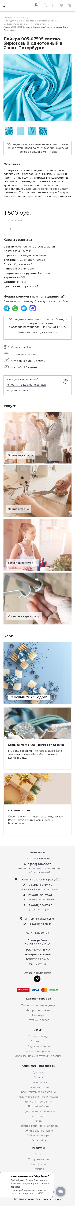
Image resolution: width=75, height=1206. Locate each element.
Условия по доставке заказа (26, 384)
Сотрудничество (38, 1159)
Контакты (37, 852)
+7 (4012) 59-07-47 (40, 895)
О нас (38, 1154)
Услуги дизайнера (21, 562)
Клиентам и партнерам (38, 1065)
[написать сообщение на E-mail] (24, 308)
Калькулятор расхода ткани (38, 1092)
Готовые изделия (38, 1020)
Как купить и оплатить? (22, 379)
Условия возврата (38, 1087)
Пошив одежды (19, 455)
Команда (38, 1169)
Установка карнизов (22, 616)
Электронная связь (37, 954)
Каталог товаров (38, 998)
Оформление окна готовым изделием (38, 1056)
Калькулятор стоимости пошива (38, 1096)
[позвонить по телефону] (15, 308)
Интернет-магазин (37, 858)
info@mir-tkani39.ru (38, 958)
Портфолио (38, 1164)
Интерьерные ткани (38, 1010)
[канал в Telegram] (6, 308)
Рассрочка (38, 1116)
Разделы (38, 1147)
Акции (38, 1121)
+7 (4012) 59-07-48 (39, 905)
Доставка (38, 1072)
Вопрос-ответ (38, 1082)
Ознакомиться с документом (37, 332)
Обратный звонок (37, 933)
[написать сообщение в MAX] (32, 308)
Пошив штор (17, 509)
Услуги (38, 1029)
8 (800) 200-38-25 (39, 864)
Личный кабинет (38, 1106)
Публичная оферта (38, 1135)
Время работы (37, 940)
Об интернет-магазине (38, 1130)
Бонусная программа (38, 1101)
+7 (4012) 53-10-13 (39, 924)
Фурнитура (38, 1015)
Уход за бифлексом (19, 390)
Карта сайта (38, 1140)
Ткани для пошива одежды (38, 1005)
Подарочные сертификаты (38, 1111)
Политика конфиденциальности (38, 1125)
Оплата (38, 1077)
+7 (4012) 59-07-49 (39, 885)
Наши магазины (37, 964)
